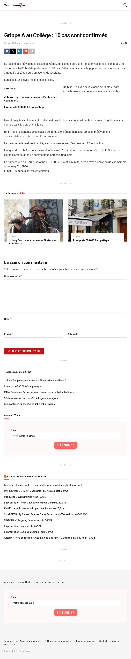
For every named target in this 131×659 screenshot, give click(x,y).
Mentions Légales (85, 641)
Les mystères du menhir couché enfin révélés (29, 404)
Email (14, 430)
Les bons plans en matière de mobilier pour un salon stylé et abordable (43, 485)
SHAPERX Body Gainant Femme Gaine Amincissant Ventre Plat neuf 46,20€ (45, 514)
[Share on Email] (25, 51)
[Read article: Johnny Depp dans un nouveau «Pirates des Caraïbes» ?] (33, 220)
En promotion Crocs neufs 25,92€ (22, 526)
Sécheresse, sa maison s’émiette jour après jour (31, 398)
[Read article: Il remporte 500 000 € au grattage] (97, 220)
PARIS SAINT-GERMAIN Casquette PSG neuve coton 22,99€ (36, 491)
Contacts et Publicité (109, 641)
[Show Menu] (118, 5)
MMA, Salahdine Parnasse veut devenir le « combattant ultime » (39, 392)
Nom (8, 319)
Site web (72, 334)
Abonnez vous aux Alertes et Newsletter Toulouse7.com (34, 582)
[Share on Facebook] (7, 51)
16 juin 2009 (10, 43)
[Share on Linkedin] (19, 51)
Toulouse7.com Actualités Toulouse (21, 641)
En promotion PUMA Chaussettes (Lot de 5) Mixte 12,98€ (35, 502)
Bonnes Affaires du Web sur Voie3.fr (26, 476)
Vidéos (12, 236)
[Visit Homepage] (14, 5)
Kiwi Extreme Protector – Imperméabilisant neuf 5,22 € (34, 508)
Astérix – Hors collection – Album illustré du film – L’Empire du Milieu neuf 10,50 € (49, 537)
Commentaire (13, 276)
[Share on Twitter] (13, 51)
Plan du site (9, 644)
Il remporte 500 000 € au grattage (24, 107)
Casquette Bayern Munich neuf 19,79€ (25, 496)
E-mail (9, 334)
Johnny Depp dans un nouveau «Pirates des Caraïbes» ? (35, 380)
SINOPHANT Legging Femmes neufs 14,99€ (28, 520)
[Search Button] (125, 5)
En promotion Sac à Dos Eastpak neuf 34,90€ (28, 532)
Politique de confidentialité (58, 641)
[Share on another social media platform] (32, 51)
